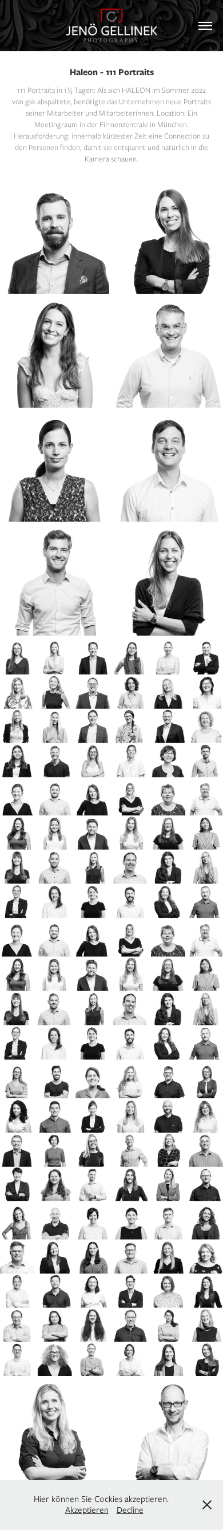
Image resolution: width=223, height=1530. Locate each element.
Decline (130, 1510)
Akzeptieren (87, 1510)
